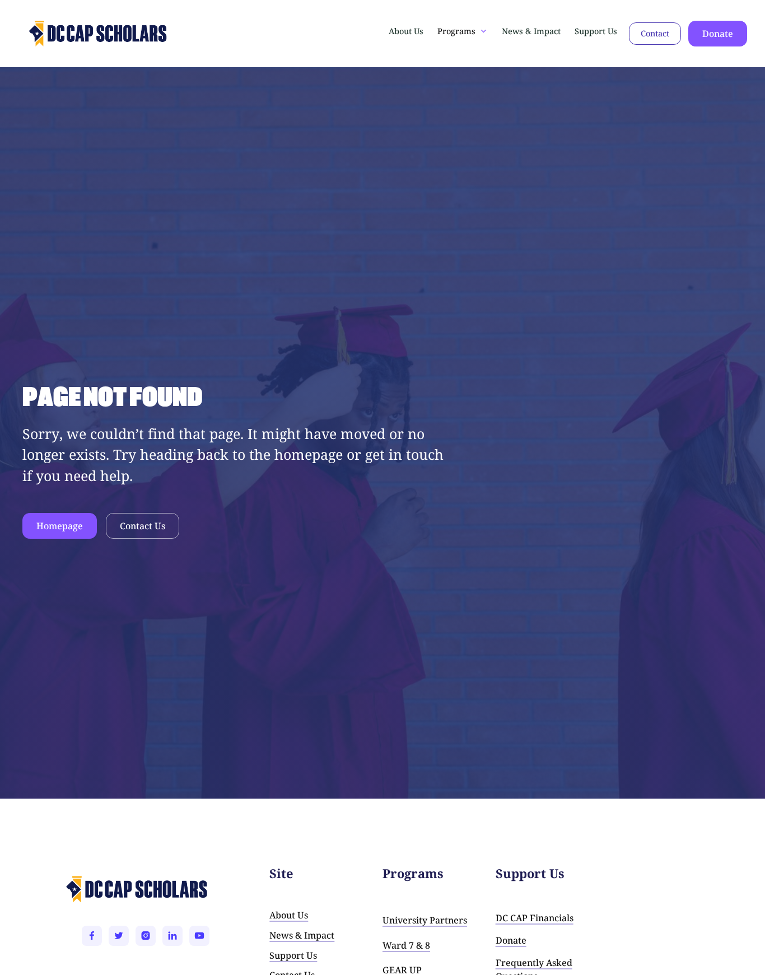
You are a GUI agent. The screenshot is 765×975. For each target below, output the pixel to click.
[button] (463, 31)
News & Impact (531, 31)
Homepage (59, 526)
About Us (406, 31)
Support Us (596, 31)
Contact (655, 33)
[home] (63, 33)
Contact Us (142, 526)
